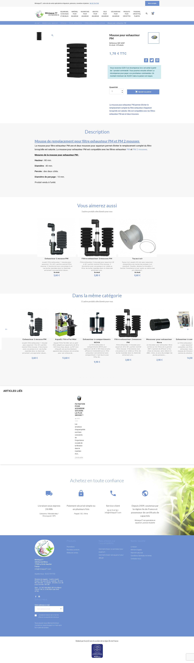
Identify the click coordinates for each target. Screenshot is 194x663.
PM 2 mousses (140, 149)
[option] (39, 36)
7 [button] (100, 377)
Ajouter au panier (143, 92)
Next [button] (187, 329)
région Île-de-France (111, 641)
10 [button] (110, 377)
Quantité (113, 87)
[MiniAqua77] (50, 14)
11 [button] (114, 377)
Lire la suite (79, 457)
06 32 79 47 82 (94, 3)
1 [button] (80, 377)
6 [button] (97, 377)
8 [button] (104, 377)
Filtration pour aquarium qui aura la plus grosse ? (79, 409)
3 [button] (87, 377)
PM (128, 149)
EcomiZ (86, 641)
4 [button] (90, 377)
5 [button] (94, 377)
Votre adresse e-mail (42, 605)
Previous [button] (6, 329)
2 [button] (83, 377)
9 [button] (107, 377)
